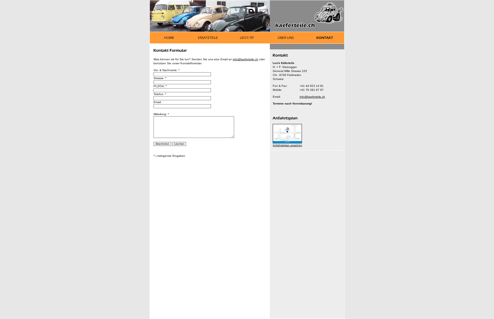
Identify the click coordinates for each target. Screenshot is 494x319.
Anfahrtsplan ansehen (287, 145)
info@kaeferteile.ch (312, 96)
